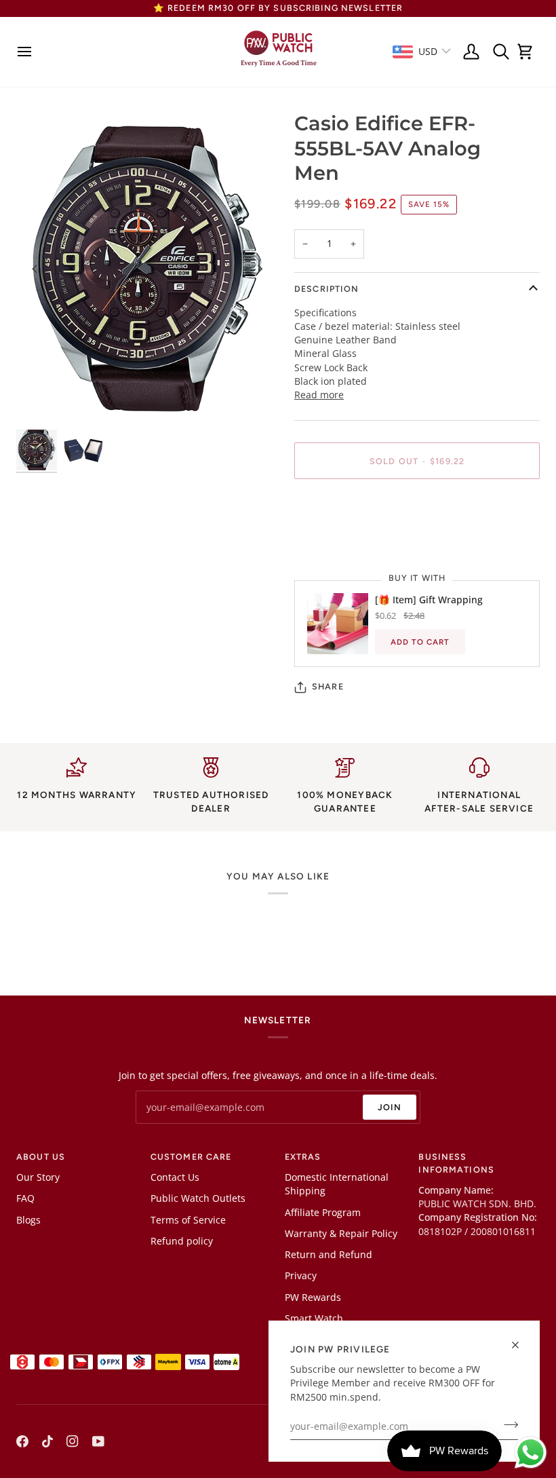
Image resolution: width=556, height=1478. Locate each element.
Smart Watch (314, 1318)
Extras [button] (303, 1157)
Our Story (38, 1177)
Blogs (28, 1220)
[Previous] (35, 269)
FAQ (25, 1198)
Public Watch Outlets (198, 1198)
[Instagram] (72, 1441)
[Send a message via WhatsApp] (530, 1452)
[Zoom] (147, 268)
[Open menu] (28, 52)
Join (390, 1107)
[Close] (521, 1345)
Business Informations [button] (456, 1163)
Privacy (301, 1276)
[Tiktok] (47, 1441)
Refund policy (182, 1241)
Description (326, 289)
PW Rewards (313, 1297)
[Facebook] (22, 1441)
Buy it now (416, 507)
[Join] (507, 1425)
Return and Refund (328, 1255)
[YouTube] (98, 1441)
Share (328, 686)
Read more (319, 395)
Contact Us (175, 1177)
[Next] (259, 269)
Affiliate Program (323, 1213)
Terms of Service (188, 1220)
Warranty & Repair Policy (341, 1234)
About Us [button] (40, 1157)
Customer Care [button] (191, 1157)
